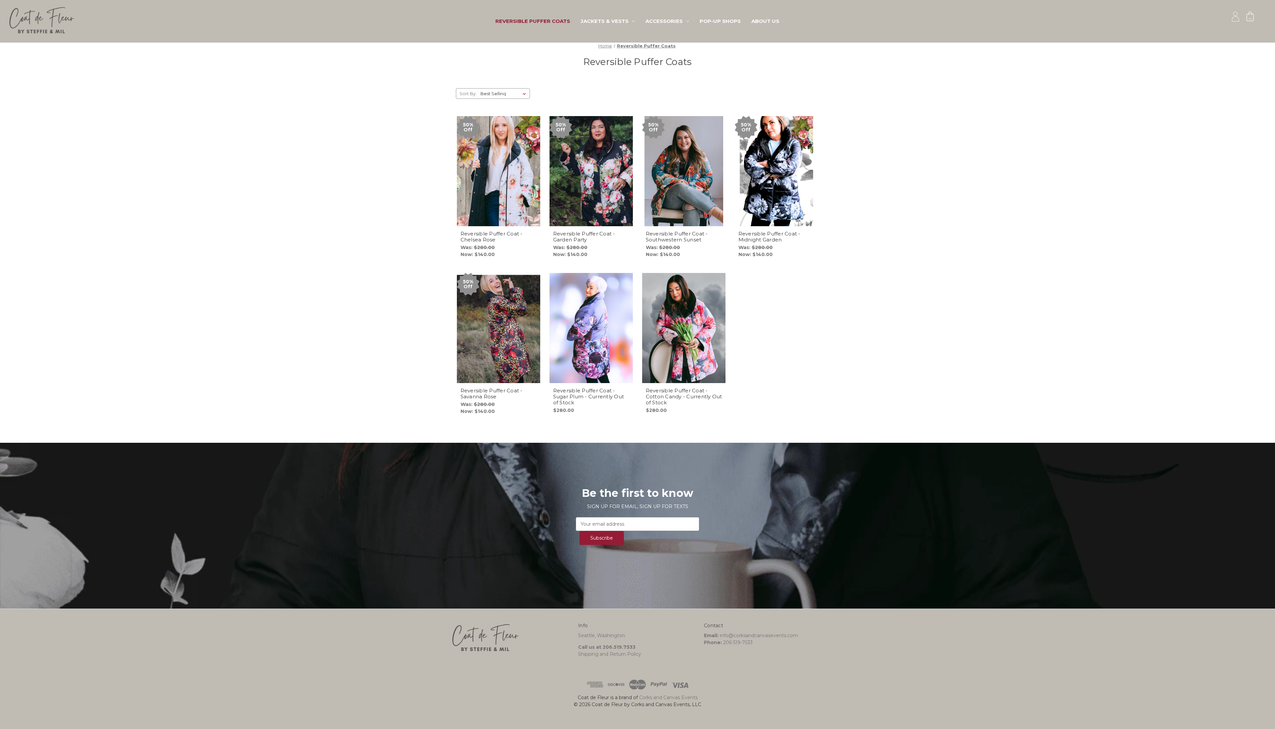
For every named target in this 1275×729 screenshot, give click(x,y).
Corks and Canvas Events (668, 697)
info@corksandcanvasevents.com (759, 635)
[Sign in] (1235, 16)
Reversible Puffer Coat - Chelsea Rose (492, 237)
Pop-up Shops (720, 21)
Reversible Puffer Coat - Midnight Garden (769, 237)
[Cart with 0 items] (1250, 16)
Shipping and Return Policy (609, 654)
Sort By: (468, 93)
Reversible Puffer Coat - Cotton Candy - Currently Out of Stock (684, 397)
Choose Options (498, 177)
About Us (765, 21)
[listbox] (504, 94)
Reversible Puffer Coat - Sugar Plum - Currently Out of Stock (588, 397)
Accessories (664, 21)
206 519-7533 (738, 642)
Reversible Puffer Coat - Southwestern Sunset (677, 237)
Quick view (493, 165)
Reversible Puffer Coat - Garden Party (584, 237)
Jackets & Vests (605, 21)
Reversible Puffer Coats (532, 21)
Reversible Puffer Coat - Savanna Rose (492, 394)
